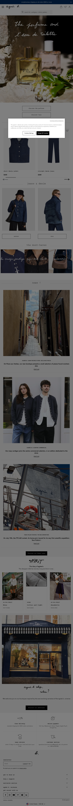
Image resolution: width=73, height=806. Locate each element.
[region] (36, 128)
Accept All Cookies (43, 133)
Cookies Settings (29, 133)
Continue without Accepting (57, 120)
